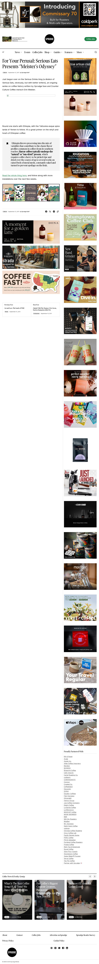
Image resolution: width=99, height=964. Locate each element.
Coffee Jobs (36, 935)
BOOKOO (67, 768)
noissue (67, 828)
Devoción (67, 789)
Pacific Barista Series (71, 835)
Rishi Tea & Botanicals (72, 847)
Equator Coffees (70, 794)
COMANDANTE (70, 780)
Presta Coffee (69, 845)
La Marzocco (69, 810)
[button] (3, 52)
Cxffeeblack (68, 787)
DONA (66, 791)
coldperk (67, 777)
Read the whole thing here (14, 175)
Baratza (67, 766)
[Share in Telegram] (54, 212)
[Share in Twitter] (50, 212)
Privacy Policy (8, 940)
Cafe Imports (68, 773)
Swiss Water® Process (72, 856)
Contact (19, 935)
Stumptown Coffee (71, 854)
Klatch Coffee (69, 805)
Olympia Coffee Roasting (73, 831)
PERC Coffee (68, 838)
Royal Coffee (68, 849)
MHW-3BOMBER (70, 814)
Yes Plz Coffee (69, 861)
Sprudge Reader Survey (85, 935)
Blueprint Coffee (70, 770)
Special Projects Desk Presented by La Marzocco (18, 39)
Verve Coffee (68, 858)
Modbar (67, 821)
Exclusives (36, 313)
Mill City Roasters (70, 819)
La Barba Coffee (70, 807)
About (4, 935)
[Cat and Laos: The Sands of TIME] (16, 310)
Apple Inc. (67, 761)
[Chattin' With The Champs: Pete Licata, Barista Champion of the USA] (45, 310)
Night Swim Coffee (71, 826)
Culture (5, 72)
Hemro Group (69, 801)
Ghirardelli (67, 798)
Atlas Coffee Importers (72, 763)
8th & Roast (68, 757)
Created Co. (68, 784)
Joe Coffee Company (72, 803)
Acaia (66, 759)
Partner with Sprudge (72, 863)
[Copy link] (58, 212)
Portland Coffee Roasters (73, 842)
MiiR (65, 817)
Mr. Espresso (69, 824)
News (6, 311)
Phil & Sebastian (70, 840)
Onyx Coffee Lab (70, 833)
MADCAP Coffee (70, 812)
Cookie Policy (59, 940)
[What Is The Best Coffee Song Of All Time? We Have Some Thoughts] (17, 900)
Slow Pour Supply (70, 852)
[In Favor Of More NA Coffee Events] (82, 900)
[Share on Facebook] (46, 212)
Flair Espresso (69, 796)
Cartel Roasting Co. (71, 775)
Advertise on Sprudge (58, 935)
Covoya (67, 782)
